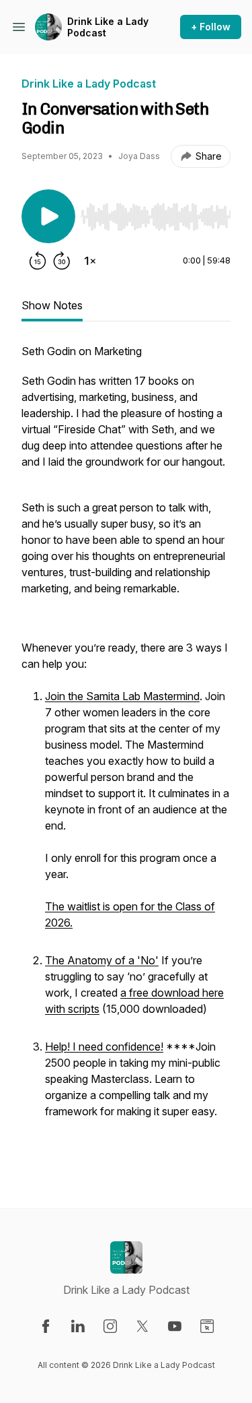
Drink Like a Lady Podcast (108, 27)
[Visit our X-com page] (142, 1326)
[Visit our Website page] (207, 1326)
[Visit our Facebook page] (45, 1326)
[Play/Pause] (48, 216)
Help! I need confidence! (104, 1046)
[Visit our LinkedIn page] (78, 1326)
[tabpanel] (126, 754)
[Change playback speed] (90, 260)
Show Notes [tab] (52, 305)
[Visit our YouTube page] (174, 1326)
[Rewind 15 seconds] (37, 260)
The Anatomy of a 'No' (102, 960)
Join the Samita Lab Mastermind (122, 696)
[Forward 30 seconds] (61, 260)
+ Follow (210, 26)
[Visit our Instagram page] (110, 1326)
